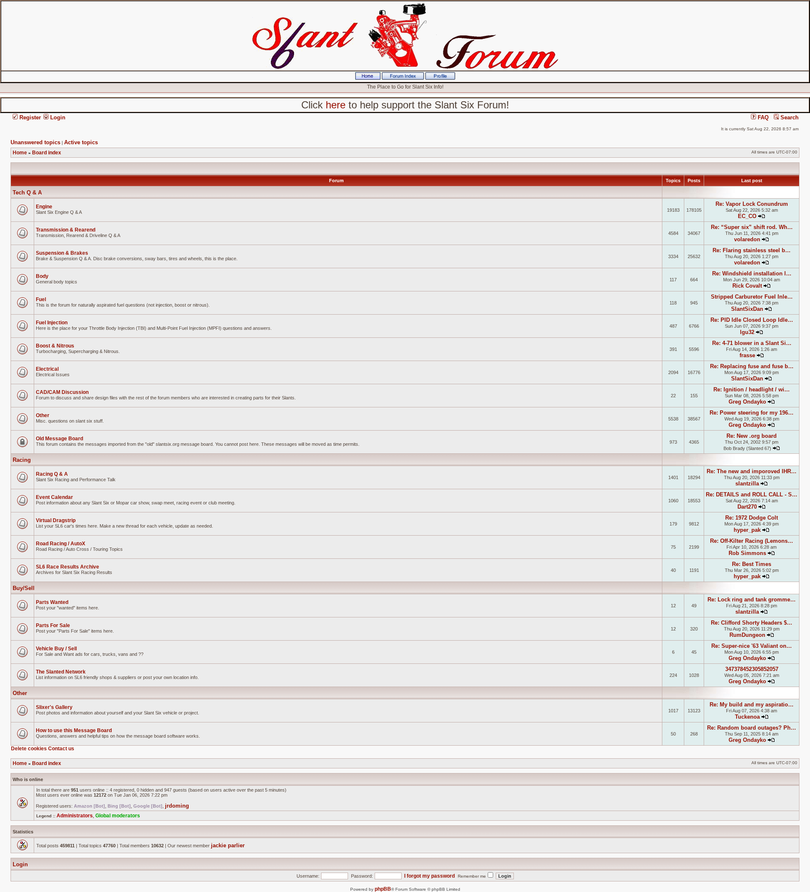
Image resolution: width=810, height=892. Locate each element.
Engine (44, 207)
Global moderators (117, 816)
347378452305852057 (751, 669)
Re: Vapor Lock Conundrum (752, 204)
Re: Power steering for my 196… (752, 413)
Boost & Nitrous (55, 346)
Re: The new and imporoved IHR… (751, 471)
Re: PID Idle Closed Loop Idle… (751, 320)
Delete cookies (29, 749)
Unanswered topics (35, 142)
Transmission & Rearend (65, 230)
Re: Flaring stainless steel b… (752, 250)
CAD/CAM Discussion (62, 392)
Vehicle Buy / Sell (56, 649)
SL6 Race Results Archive (67, 567)
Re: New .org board (751, 436)
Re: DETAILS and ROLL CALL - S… (751, 494)
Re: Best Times (751, 564)
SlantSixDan (747, 309)
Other (42, 415)
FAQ (762, 117)
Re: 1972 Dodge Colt (751, 518)
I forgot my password (429, 876)
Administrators (75, 816)
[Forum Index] (403, 78)
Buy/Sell (24, 588)
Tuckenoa (747, 717)
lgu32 (747, 332)
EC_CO (747, 216)
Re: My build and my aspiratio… (752, 704)
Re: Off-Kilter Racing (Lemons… (751, 541)
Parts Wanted (52, 602)
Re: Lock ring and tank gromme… (751, 599)
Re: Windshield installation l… (751, 273)
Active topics (81, 142)
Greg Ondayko (747, 402)
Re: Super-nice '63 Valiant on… (751, 646)
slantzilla (747, 483)
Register (29, 117)
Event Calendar (54, 497)
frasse (747, 355)
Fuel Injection (52, 323)
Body (42, 276)
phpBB (383, 889)
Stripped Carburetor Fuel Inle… (752, 297)
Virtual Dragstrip (56, 520)
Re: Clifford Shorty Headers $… (751, 623)
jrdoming (177, 806)
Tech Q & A (27, 192)
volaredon (747, 239)
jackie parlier (228, 845)
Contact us (61, 749)
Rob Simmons (747, 553)
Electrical (47, 369)
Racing (22, 460)
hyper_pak (747, 530)
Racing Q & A (52, 474)
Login (57, 117)
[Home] (368, 78)
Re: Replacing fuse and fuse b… (752, 366)
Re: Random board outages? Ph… (751, 728)
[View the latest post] (761, 216)
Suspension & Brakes (62, 253)
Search (789, 117)
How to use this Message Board (74, 730)
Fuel (41, 299)
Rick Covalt (747, 286)
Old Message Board (59, 439)
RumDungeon (747, 635)
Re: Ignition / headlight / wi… (751, 389)
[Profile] (440, 78)
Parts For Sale (53, 625)
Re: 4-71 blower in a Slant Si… (751, 343)
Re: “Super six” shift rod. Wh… (752, 227)
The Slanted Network (61, 672)
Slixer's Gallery (54, 707)
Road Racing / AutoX (60, 544)
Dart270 (747, 507)
